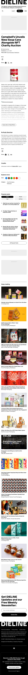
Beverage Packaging (6, 389)
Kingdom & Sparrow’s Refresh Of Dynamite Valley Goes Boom (11, 235)
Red (17, 177)
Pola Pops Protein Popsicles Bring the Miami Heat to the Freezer (13, 473)
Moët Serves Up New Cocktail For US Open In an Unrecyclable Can (11, 204)
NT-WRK (12, 117)
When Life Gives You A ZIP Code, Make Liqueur (13, 430)
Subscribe (14, 614)
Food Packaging (10, 52)
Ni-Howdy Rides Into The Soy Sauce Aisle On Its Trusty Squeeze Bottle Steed (10, 220)
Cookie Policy (22, 629)
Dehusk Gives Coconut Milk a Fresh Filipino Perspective (10, 538)
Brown (9, 178)
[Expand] (25, 654)
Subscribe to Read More (8, 124)
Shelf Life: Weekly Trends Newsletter (10, 518)
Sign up (20, 11)
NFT (22, 116)
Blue (6, 178)
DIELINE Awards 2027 (6, 453)
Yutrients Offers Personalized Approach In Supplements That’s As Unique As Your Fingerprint (14, 409)
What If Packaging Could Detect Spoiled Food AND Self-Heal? (12, 495)
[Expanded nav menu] (25, 11)
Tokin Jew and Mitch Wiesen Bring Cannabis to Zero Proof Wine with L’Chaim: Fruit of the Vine (13, 387)
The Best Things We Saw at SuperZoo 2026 (10, 211)
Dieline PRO (15, 166)
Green (11, 178)
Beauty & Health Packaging (8, 411)
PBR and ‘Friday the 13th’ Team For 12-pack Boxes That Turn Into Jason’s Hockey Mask (13, 345)
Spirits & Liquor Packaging (8, 431)
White (19, 178)
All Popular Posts (14, 243)
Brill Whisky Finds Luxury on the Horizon (11, 559)
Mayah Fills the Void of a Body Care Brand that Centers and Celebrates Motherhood (10, 228)
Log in (13, 11)
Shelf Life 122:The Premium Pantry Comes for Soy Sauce (12, 517)
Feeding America (16, 119)
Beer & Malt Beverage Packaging (9, 347)
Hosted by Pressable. (18, 641)
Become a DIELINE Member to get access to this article (14, 658)
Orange (14, 178)
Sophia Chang (20, 112)
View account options (14, 667)
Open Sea (19, 117)
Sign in (18, 671)
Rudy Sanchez (6, 49)
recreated (17, 88)
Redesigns (16, 52)
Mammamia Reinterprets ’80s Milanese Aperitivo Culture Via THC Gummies (13, 581)
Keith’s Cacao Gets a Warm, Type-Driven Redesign (9, 323)
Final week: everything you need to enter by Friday (11, 451)
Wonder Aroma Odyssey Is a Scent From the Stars (13, 302)
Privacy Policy (15, 629)
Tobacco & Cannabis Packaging (9, 582)
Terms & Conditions (5, 629)
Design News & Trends (7, 497)
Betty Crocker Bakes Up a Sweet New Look (12, 366)
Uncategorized (5, 303)
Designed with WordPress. (7, 641)
